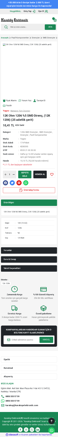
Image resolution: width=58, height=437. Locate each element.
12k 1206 (6, 283)
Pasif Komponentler (38, 135)
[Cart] (55, 20)
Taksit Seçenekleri (12, 268)
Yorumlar (8, 250)
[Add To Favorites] (52, 174)
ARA (50, 27)
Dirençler (24, 135)
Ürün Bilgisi (9, 202)
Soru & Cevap (10, 259)
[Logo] (14, 20)
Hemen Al (40, 174)
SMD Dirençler (45, 132)
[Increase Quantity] (5, 174)
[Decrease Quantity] (13, 174)
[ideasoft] (12, 434)
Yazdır (9, 105)
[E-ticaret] (28, 434)
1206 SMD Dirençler (29, 132)
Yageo (23, 139)
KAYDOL (46, 340)
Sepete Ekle (25, 174)
